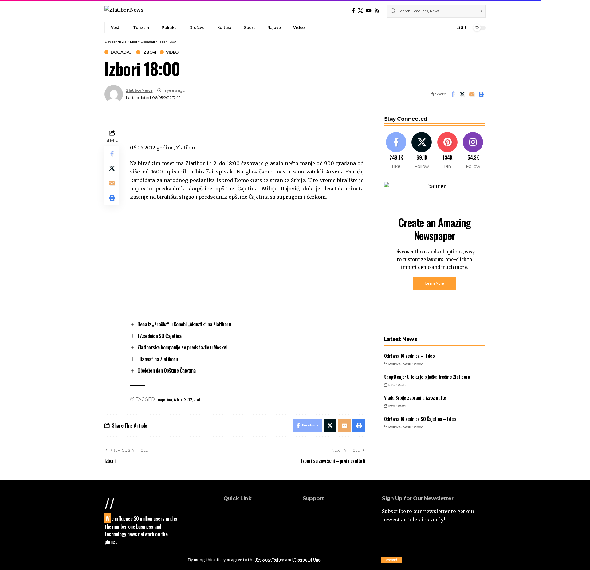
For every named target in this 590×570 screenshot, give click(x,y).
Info (391, 385)
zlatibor (200, 399)
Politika (394, 364)
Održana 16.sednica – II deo (409, 355)
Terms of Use (306, 559)
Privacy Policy (269, 559)
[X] (360, 10)
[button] (391, 560)
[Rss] (377, 10)
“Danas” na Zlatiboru (157, 359)
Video (172, 52)
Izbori (149, 52)
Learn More (434, 283)
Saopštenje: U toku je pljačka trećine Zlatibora (427, 376)
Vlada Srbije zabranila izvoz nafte (415, 397)
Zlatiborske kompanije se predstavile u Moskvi (182, 347)
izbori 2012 (183, 399)
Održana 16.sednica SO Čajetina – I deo (420, 418)
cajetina (165, 399)
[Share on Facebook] (452, 94)
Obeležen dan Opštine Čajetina (166, 370)
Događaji (121, 52)
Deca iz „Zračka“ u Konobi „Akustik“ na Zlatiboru (184, 324)
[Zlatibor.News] (124, 11)
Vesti (407, 364)
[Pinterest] (447, 151)
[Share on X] (462, 94)
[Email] (471, 94)
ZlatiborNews (139, 90)
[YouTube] (368, 10)
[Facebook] (353, 10)
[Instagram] (473, 151)
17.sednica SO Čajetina (159, 336)
